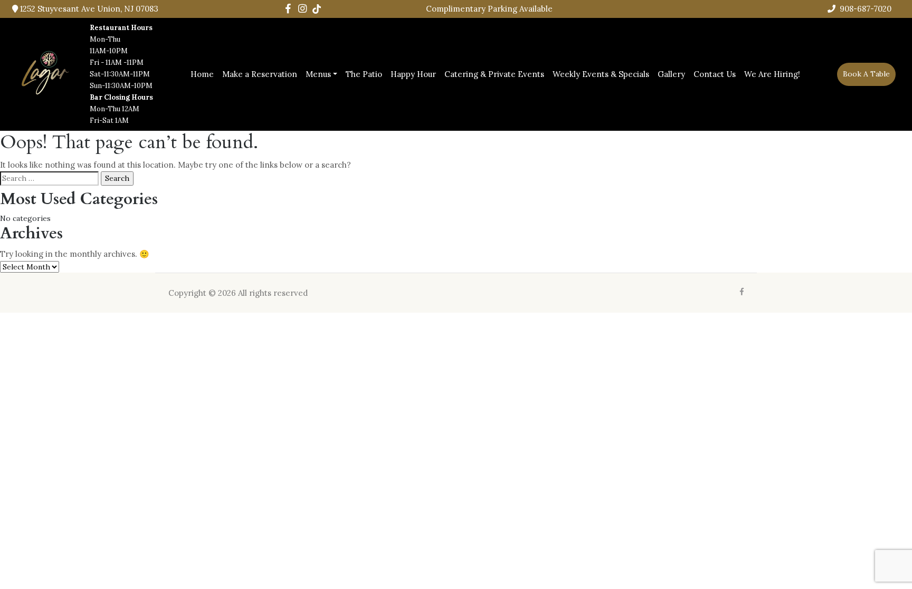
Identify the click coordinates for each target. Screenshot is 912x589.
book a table (866, 74)
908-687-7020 (864, 9)
